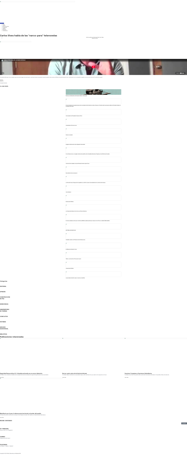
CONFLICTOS (4, 316)
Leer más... (2, 377)
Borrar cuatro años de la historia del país (74, 373)
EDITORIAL (3, 286)
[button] (184, 423)
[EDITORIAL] (1, 284)
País (98, 37)
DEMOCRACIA (4, 304)
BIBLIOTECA (3, 334)
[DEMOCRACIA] (1, 302)
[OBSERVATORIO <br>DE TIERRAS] (1, 307)
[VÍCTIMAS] (1, 319)
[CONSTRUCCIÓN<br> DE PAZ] (1, 295)
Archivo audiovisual (90, 37)
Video (102, 37)
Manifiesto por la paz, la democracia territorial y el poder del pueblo (20, 413)
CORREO (2, 436)
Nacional (95, 37)
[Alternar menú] (2, 23)
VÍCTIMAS (3, 322)
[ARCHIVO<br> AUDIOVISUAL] (1, 325)
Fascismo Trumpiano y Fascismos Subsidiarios (138, 373)
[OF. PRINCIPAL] (1, 426)
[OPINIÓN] (1, 289)
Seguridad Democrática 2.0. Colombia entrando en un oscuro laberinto (21, 373)
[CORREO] (1, 434)
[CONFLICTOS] (1, 314)
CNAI (8, 453)
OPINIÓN (2, 291)
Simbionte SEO (18, 453)
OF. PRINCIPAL (4, 428)
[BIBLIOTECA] (1, 332)
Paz (100, 37)
